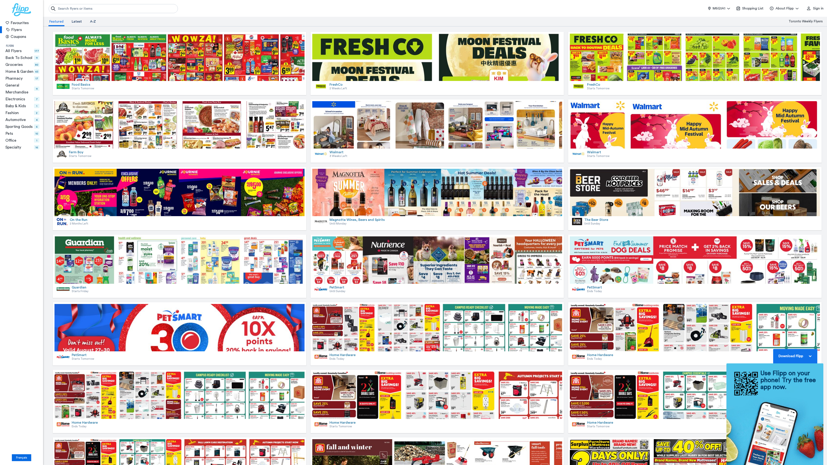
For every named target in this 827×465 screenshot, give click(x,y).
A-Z (93, 21)
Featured (56, 21)
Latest (77, 21)
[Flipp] (21, 9)
